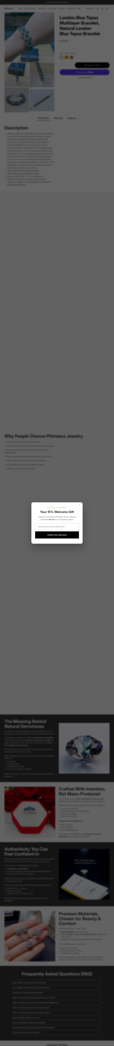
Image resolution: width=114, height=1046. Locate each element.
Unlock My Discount (57, 535)
